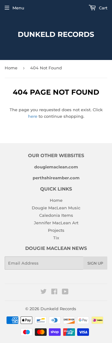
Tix (56, 237)
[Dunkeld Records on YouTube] (65, 292)
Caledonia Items (56, 215)
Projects (56, 230)
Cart (102, 7)
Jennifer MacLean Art (56, 222)
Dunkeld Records (56, 34)
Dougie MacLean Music (56, 207)
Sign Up (95, 263)
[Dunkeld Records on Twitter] (43, 292)
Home (11, 67)
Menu (18, 7)
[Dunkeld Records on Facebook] (54, 292)
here (32, 116)
